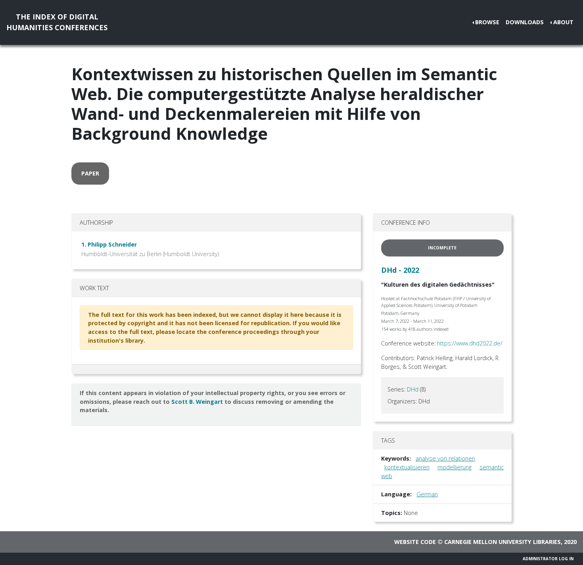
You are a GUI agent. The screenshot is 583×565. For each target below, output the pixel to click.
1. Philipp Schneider (109, 244)
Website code (415, 542)
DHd (412, 389)
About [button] (563, 22)
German (427, 494)
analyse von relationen (445, 458)
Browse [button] (487, 22)
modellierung (454, 467)
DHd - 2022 (400, 270)
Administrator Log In (548, 558)
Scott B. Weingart (197, 401)
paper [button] (90, 173)
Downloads (525, 22)
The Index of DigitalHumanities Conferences (56, 22)
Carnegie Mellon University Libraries (502, 542)
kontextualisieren (407, 467)
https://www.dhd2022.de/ (469, 343)
